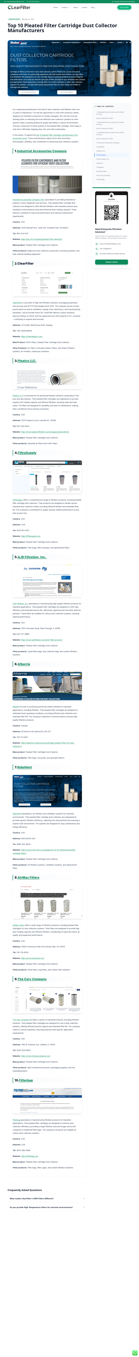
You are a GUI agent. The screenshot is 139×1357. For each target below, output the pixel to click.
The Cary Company (32, 979)
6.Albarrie (99, 163)
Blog (92, 7)
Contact (84, 7)
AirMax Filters (28, 877)
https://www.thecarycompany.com (35, 1056)
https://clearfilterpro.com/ (32, 336)
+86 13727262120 (34, 1)
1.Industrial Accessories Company (107, 143)
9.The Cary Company (103, 175)
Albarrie (24, 664)
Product (64, 7)
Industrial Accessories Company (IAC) (29, 200)
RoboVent (24, 767)
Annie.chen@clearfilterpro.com (15, 1)
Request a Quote (111, 262)
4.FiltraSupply (101, 155)
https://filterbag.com (29, 1156)
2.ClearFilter (100, 147)
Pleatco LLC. (27, 361)
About (75, 7)
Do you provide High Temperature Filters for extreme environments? (41, 1207)
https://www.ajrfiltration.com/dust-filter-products (41, 640)
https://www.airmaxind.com (32, 958)
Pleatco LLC (18, 396)
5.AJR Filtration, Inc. (103, 159)
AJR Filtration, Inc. (32, 557)
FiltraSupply (27, 453)
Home (55, 7)
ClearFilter (17, 303)
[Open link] (19, 7)
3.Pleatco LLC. (101, 151)
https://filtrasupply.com (30, 536)
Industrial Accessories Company (42, 151)
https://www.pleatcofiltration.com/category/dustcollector (45, 432)
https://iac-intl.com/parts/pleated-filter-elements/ (41, 239)
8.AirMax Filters (101, 171)
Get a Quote (124, 7)
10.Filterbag (100, 179)
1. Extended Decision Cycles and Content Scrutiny (110, 113)
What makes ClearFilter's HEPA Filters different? (32, 1198)
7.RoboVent (100, 167)
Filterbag (26, 1080)
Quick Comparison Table (104, 118)
